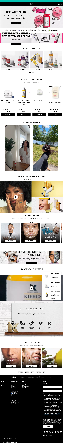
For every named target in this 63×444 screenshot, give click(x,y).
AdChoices (8, 442)
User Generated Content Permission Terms (15, 403)
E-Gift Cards (13, 386)
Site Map (54, 439)
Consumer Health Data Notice (15, 397)
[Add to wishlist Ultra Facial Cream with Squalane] (13, 87)
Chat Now (2, 385)
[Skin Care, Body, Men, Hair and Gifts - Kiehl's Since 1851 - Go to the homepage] (31, 4)
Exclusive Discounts (25, 388)
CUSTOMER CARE (14, 381)
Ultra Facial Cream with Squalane (7, 102)
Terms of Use (13, 400)
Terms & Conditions (40, 439)
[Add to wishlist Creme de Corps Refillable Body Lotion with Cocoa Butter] (60, 87)
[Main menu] (61, 4)
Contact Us (3, 381)
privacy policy (15, 442)
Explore (31, 222)
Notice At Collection (14, 395)
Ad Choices (13, 401)
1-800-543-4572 (3, 384)
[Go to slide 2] (33, 72)
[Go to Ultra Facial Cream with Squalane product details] (46, 285)
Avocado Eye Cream (39, 101)
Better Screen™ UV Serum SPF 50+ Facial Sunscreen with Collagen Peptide (24, 102)
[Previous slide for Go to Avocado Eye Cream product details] (33, 92)
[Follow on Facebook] (47, 431)
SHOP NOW (16, 23)
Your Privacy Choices (14, 394)
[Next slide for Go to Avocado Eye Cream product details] (45, 92)
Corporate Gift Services (25, 386)
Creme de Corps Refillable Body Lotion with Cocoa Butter (55, 102)
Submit (48, 426)
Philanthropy (24, 384)
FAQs (12, 385)
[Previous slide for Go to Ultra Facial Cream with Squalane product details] (2, 92)
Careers (23, 385)
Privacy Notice (49, 423)
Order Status (13, 384)
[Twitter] (49, 431)
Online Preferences (14, 391)
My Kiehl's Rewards (25, 387)
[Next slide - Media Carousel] (61, 146)
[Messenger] (44, 431)
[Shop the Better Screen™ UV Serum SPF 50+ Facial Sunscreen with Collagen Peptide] (42, 193)
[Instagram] (52, 431)
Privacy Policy (13, 399)
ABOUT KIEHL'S (24, 381)
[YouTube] (55, 431)
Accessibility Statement (15, 404)
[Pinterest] (58, 431)
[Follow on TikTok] (61, 431)
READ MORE (11, 366)
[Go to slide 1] (30, 72)
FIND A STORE (31, 263)
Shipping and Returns (15, 388)
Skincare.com (60, 439)
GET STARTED (32, 240)
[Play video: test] (16, 197)
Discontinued (13, 392)
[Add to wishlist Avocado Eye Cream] (45, 87)
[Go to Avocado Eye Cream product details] (46, 276)
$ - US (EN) (50, 435)
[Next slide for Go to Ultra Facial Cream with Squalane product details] (14, 92)
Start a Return (13, 387)
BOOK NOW (12, 240)
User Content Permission (31, 439)
